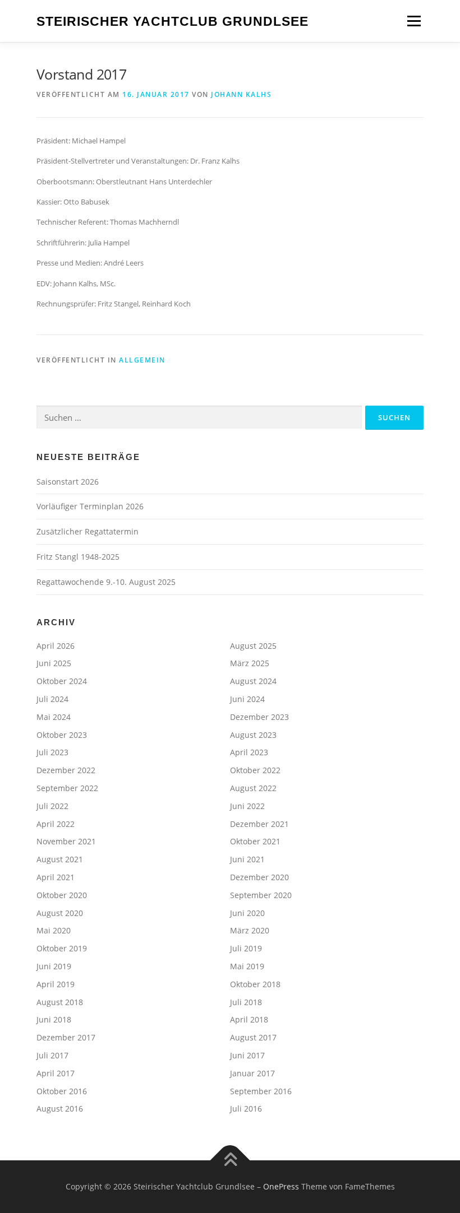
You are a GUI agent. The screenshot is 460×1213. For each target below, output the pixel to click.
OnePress (281, 1186)
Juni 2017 (247, 1055)
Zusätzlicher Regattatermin (87, 531)
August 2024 (253, 681)
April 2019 (55, 984)
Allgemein (142, 360)
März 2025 (249, 663)
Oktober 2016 (61, 1091)
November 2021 (66, 841)
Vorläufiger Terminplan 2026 (90, 506)
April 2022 (55, 824)
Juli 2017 (52, 1055)
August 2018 (59, 1002)
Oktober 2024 (61, 681)
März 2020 (249, 930)
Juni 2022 (247, 806)
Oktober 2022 (255, 770)
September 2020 (261, 895)
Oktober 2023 (61, 734)
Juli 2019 (246, 948)
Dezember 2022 (65, 770)
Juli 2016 (246, 1108)
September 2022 (67, 788)
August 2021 (59, 859)
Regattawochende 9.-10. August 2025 (106, 582)
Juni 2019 (53, 966)
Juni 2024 (247, 699)
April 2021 (55, 877)
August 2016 (59, 1108)
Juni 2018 (53, 1019)
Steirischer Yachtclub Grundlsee (172, 22)
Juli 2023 (52, 752)
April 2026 (55, 645)
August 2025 (253, 645)
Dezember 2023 (259, 717)
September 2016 (261, 1091)
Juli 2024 (52, 699)
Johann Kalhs (241, 94)
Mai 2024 (53, 717)
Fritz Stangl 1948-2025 (77, 556)
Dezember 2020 (259, 877)
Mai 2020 (53, 930)
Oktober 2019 (61, 948)
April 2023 (249, 752)
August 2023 (253, 734)
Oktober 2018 (255, 984)
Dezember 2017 (65, 1037)
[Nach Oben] (230, 1161)
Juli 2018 (246, 1002)
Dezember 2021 (259, 824)
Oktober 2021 (255, 841)
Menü (414, 21)
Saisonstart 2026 (67, 481)
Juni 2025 (53, 663)
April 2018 (249, 1019)
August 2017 (253, 1037)
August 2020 (59, 913)
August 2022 (253, 788)
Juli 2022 (52, 806)
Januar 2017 (252, 1073)
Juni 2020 (247, 913)
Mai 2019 (247, 966)
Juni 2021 (247, 859)
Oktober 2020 (61, 895)
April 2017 (55, 1073)
